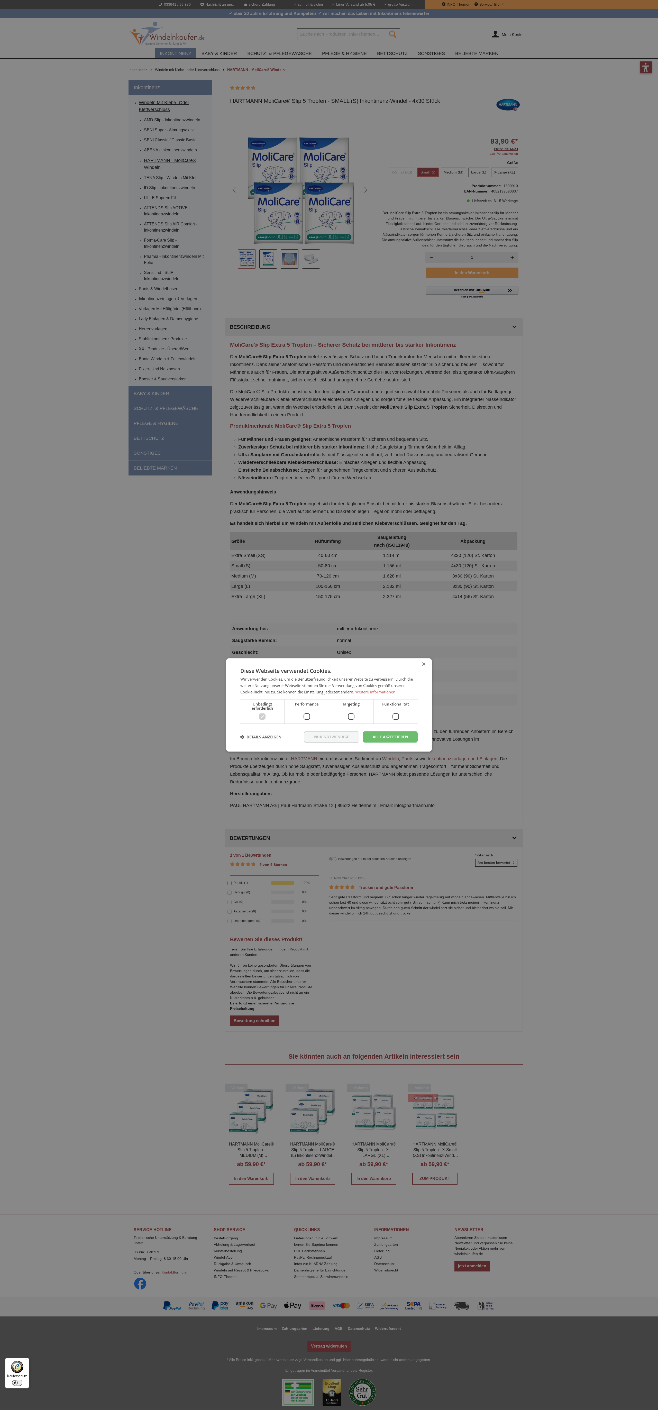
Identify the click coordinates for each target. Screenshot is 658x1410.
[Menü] (26, 1361)
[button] (260, 737)
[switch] (17, 1383)
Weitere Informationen (375, 691)
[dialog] (329, 705)
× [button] (423, 664)
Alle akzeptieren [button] (390, 736)
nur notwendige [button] (331, 736)
